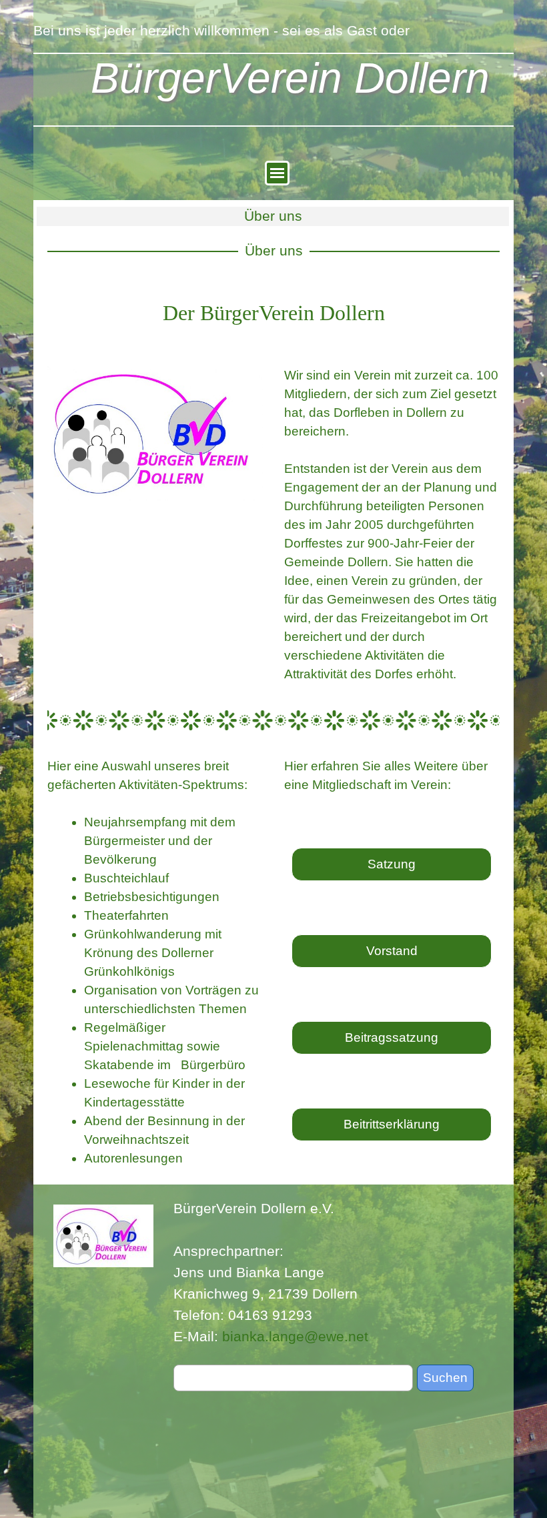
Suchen (445, 1378)
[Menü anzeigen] (277, 173)
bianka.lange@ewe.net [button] (295, 1337)
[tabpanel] (273, 313)
